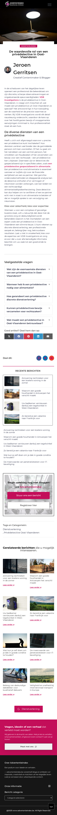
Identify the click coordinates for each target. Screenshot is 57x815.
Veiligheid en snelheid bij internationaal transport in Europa (42, 687)
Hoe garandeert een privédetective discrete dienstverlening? (28, 298)
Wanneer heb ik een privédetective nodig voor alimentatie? (28, 286)
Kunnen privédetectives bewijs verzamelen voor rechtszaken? (28, 310)
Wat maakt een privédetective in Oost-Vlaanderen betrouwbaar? (28, 322)
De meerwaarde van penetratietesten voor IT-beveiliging (25, 463)
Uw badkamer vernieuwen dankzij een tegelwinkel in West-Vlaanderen (34, 405)
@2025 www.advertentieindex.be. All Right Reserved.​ (29, 810)
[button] (49, 4)
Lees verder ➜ (8, 585)
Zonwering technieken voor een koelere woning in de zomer (35, 380)
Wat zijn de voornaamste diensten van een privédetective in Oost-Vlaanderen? (28, 272)
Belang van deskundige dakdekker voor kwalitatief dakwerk (14, 687)
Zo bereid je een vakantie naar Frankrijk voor (34, 417)
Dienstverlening (28, 46)
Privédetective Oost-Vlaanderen (21, 532)
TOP (51, 807)
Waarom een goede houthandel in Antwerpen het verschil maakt (36, 393)
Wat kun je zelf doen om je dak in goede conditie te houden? (27, 456)
